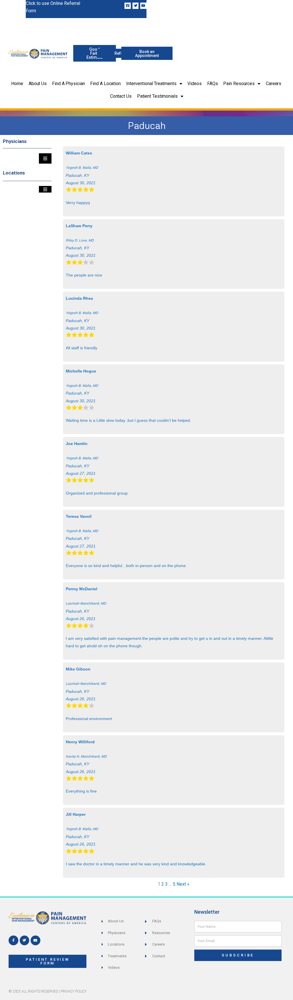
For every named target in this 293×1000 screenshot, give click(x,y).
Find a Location (105, 83)
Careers (273, 83)
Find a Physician (68, 83)
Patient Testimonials (157, 96)
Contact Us (121, 96)
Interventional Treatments (151, 83)
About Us (38, 83)
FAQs (212, 83)
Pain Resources (239, 83)
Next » (183, 884)
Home (17, 83)
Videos (194, 83)
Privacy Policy (74, 991)
